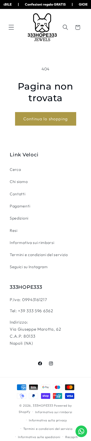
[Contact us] (81, 431)
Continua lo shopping (45, 118)
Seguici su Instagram (29, 266)
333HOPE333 (43, 405)
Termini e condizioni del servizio (39, 254)
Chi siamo (19, 181)
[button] (11, 27)
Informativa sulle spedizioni (39, 437)
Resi (13, 230)
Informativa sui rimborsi (32, 242)
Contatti (17, 193)
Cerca (15, 169)
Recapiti (71, 437)
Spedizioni (19, 218)
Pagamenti (20, 206)
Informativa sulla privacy (48, 420)
